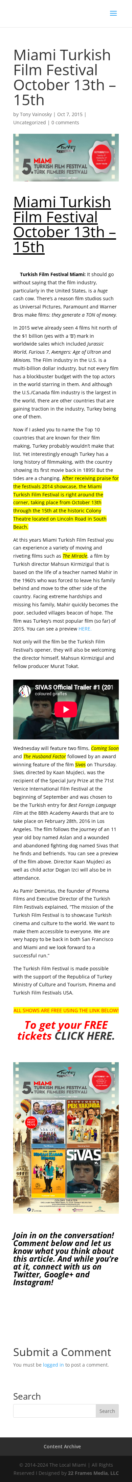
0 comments (65, 122)
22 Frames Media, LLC (93, 1473)
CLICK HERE (83, 1035)
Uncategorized (29, 122)
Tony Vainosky (36, 114)
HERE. (85, 628)
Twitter (26, 1274)
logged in (53, 1364)
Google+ (58, 1274)
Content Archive (62, 1446)
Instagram (32, 1282)
